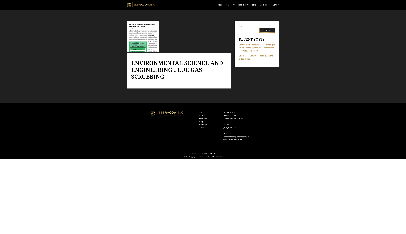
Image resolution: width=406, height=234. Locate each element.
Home (219, 5)
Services (229, 5)
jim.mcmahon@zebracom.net (236, 137)
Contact (276, 5)
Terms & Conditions (208, 153)
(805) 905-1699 (230, 127)
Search (242, 26)
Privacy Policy (195, 153)
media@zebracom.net (232, 140)
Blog (254, 5)
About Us (263, 5)
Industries (242, 5)
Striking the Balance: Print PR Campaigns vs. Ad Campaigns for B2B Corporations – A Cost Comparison (257, 48)
